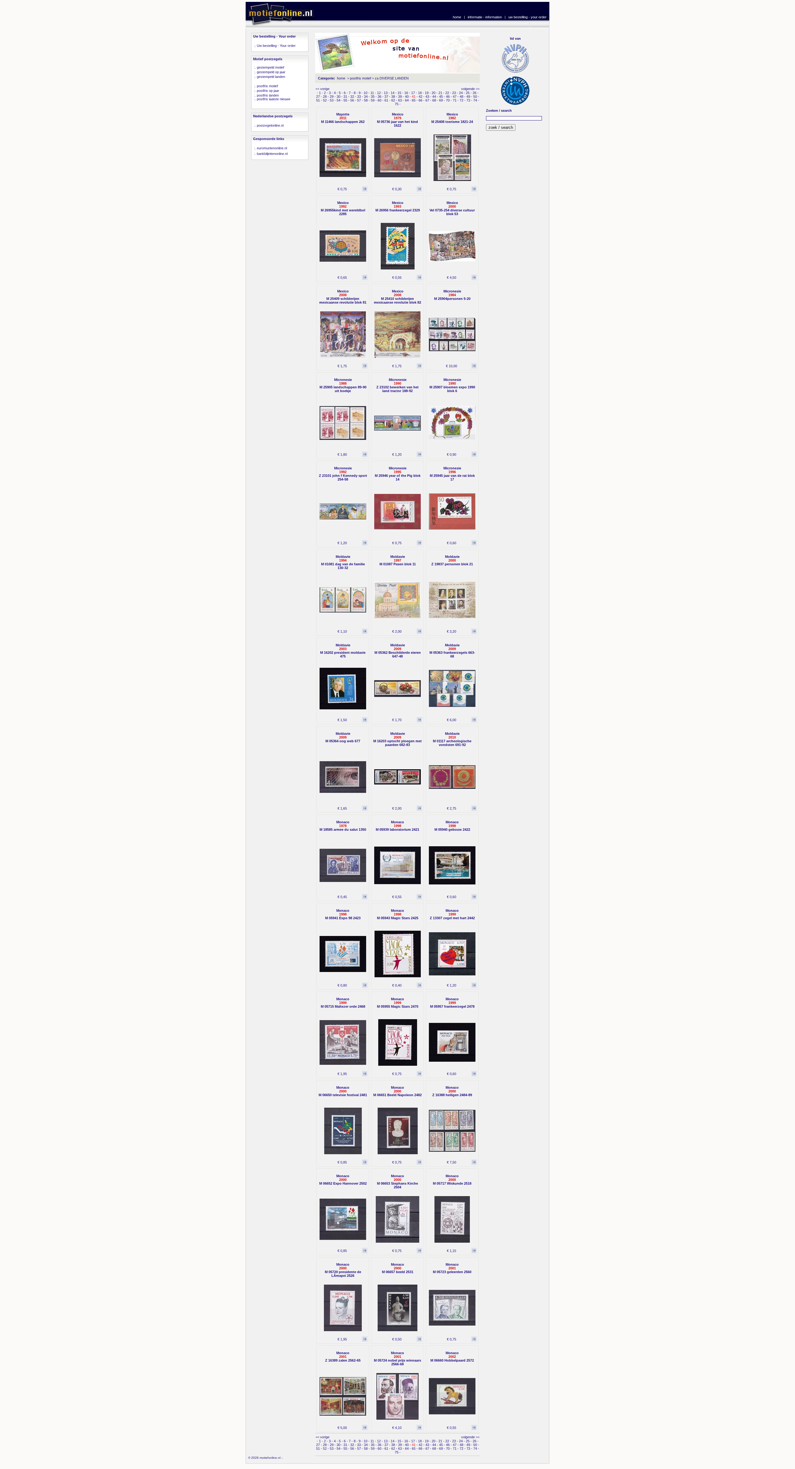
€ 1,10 (342, 631)
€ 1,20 (397, 454)
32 (352, 96)
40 (407, 96)
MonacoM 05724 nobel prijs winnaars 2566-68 (397, 1358)
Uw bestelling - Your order (276, 45)
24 (461, 93)
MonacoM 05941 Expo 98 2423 (343, 914)
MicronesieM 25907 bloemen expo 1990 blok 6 (452, 385)
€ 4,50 (451, 277)
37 (386, 96)
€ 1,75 (342, 366)
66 (420, 100)
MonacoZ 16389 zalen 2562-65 (343, 1356)
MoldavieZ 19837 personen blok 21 (452, 560)
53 (332, 100)
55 (345, 100)
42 (420, 96)
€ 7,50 (451, 1162)
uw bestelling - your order (527, 17)
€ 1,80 (342, 454)
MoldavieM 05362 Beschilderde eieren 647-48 (398, 650)
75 (396, 104)
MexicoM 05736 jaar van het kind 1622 (397, 119)
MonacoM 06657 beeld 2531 (397, 1268)
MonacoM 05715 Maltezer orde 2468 (343, 1002)
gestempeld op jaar (271, 72)
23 (454, 93)
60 (379, 100)
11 (372, 93)
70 (448, 100)
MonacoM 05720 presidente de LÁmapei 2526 (343, 1270)
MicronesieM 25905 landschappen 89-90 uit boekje (343, 385)
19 (427, 93)
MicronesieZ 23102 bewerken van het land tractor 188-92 (397, 385)
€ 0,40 (397, 985)
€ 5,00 (342, 1428)
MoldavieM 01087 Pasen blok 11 (397, 560)
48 (461, 96)
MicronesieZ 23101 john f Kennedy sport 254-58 (343, 473)
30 (338, 96)
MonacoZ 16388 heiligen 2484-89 (452, 1091)
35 (373, 96)
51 (318, 100)
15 (399, 93)
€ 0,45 (342, 897)
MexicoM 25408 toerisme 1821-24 (452, 118)
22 (447, 93)
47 (455, 96)
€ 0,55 (397, 277)
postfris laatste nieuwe (273, 99)
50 (475, 96)
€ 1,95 (342, 1074)
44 (434, 96)
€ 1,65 (342, 808)
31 (345, 96)
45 (441, 96)
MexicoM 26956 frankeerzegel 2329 (397, 206)
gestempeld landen (271, 77)
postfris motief (267, 86)
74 (475, 100)
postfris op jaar (268, 91)
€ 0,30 (397, 189)
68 (434, 100)
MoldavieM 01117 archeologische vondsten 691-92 (452, 739)
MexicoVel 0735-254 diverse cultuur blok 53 (452, 208)
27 (318, 96)
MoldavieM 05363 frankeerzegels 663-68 (452, 650)
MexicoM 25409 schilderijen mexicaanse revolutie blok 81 (342, 296)
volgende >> (470, 89)
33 (359, 96)
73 (468, 100)
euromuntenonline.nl (272, 148)
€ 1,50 (342, 720)
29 (332, 96)
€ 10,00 (451, 366)
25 (468, 93)
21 (440, 93)
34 (366, 96)
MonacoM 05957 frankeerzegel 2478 (452, 1002)
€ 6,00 (451, 720)
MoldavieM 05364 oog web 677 (342, 737)
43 (427, 96)
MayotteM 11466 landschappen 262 (343, 118)
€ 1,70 (397, 720)
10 (365, 93)
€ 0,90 (451, 454)
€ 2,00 (397, 631)
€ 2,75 (451, 808)
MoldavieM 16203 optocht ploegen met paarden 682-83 (397, 739)
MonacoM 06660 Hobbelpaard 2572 (452, 1356)
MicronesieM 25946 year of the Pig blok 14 (397, 473)
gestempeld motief (270, 67)
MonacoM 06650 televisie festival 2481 (343, 1091)
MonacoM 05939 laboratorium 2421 (397, 825)
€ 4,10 (397, 1428)
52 (325, 100)
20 (433, 93)
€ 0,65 (342, 277)
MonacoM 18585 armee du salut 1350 (343, 825)
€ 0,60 (451, 543)
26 (474, 93)
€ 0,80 (342, 985)
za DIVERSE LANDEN (392, 78)
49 (468, 96)
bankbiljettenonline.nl (272, 154)
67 (427, 100)
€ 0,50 (397, 1339)
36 (379, 96)
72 (461, 100)
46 (448, 96)
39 (400, 96)
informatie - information (485, 17)
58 (366, 100)
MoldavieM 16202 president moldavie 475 (343, 650)
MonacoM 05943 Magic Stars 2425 (397, 914)
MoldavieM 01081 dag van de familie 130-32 (343, 562)
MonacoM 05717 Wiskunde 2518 (452, 1179)
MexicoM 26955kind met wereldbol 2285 (343, 208)
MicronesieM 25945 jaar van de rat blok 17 (452, 473)
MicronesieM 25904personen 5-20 (452, 295)
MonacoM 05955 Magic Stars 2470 (397, 1002)
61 (386, 100)
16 (406, 93)
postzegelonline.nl (270, 125)
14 (392, 93)
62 (393, 100)
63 (400, 100)
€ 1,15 (451, 1251)
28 (325, 96)
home (457, 17)
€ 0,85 (342, 1162)
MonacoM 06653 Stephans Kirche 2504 (397, 1181)
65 (414, 100)
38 (393, 96)
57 (359, 100)
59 (373, 100)
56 (352, 100)
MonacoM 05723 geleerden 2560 (452, 1268)
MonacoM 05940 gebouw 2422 (452, 825)
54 (338, 100)
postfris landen (268, 95)
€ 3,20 (451, 631)
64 (407, 100)
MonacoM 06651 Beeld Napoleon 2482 (397, 1091)
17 (413, 93)
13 (386, 93)
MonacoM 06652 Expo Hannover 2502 (343, 1179)
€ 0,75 (342, 189)
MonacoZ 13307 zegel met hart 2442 (452, 914)
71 (455, 100)
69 (441, 100)
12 (379, 93)
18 (420, 93)
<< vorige (322, 89)
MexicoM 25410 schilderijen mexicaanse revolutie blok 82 (397, 296)
